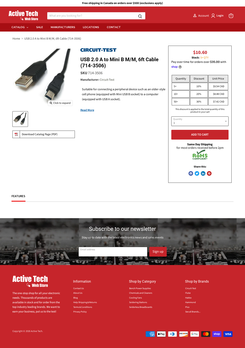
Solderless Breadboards (140, 307)
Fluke (188, 293)
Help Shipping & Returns (85, 302)
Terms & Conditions (82, 307)
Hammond (190, 302)
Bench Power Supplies (140, 288)
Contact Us (78, 288)
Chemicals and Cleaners (140, 293)
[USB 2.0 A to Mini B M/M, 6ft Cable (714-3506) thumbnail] (20, 119)
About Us (77, 293)
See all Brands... (192, 311)
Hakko (188, 297)
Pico (187, 307)
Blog (75, 297)
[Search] (140, 15)
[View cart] (231, 15)
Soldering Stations (138, 302)
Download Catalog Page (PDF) (40, 134)
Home (16, 38)
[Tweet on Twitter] (197, 173)
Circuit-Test (107, 80)
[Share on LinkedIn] (203, 173)
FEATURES (18, 196)
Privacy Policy (80, 311)
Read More (87, 110)
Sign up (158, 251)
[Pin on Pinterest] (209, 173)
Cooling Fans (135, 297)
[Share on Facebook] (191, 173)
